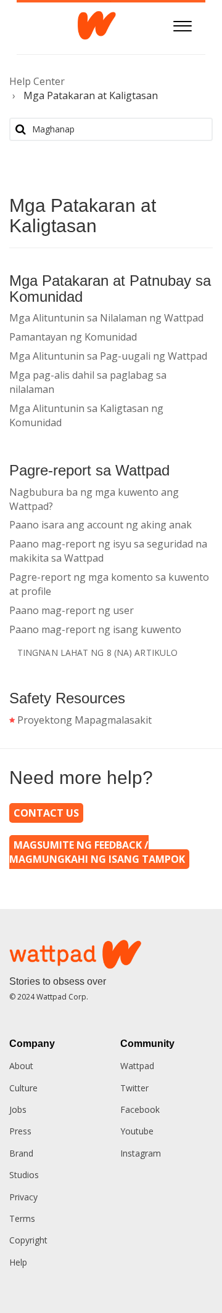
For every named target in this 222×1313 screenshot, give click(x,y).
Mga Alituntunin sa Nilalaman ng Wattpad (106, 318)
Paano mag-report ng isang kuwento (95, 629)
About (21, 1066)
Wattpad (137, 1066)
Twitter (134, 1088)
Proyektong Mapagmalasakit (84, 720)
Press (20, 1131)
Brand (21, 1153)
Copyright (28, 1240)
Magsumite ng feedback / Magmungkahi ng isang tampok (97, 852)
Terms (22, 1218)
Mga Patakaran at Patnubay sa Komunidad (110, 288)
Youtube (137, 1131)
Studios (24, 1175)
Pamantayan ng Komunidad (73, 337)
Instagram (140, 1153)
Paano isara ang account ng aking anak (100, 524)
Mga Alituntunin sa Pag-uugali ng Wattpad (108, 356)
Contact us (46, 813)
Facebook (140, 1109)
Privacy (23, 1197)
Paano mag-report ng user (71, 610)
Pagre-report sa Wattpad (89, 470)
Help (18, 1262)
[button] (182, 24)
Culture (23, 1088)
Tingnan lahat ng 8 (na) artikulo (97, 652)
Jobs (18, 1109)
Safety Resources (67, 698)
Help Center (37, 81)
